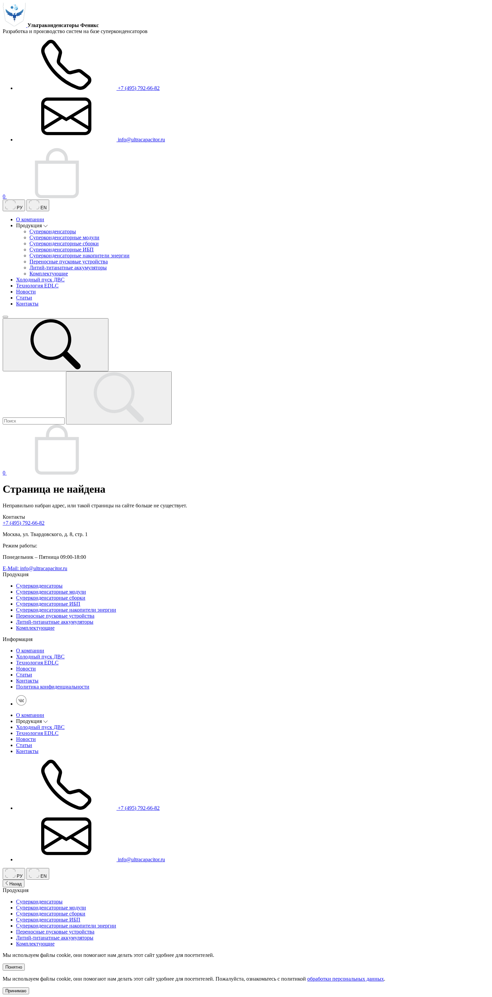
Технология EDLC (37, 285)
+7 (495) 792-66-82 (138, 88)
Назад (15, 883)
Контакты (27, 303)
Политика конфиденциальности (52, 687)
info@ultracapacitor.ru (140, 139)
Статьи (24, 297)
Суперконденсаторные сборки (64, 243)
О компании (30, 219)
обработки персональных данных (345, 979)
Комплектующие (48, 273)
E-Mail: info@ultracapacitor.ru (35, 568)
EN (43, 207)
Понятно (13, 967)
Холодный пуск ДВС (40, 279)
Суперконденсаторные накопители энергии (79, 255)
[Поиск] (55, 344)
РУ (18, 207)
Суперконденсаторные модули (64, 237)
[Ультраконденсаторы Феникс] (15, 25)
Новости (26, 291)
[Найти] (119, 397)
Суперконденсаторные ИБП (61, 249)
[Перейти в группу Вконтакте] (21, 704)
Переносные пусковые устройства (68, 261)
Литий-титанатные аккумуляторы (68, 267)
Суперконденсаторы (52, 231)
